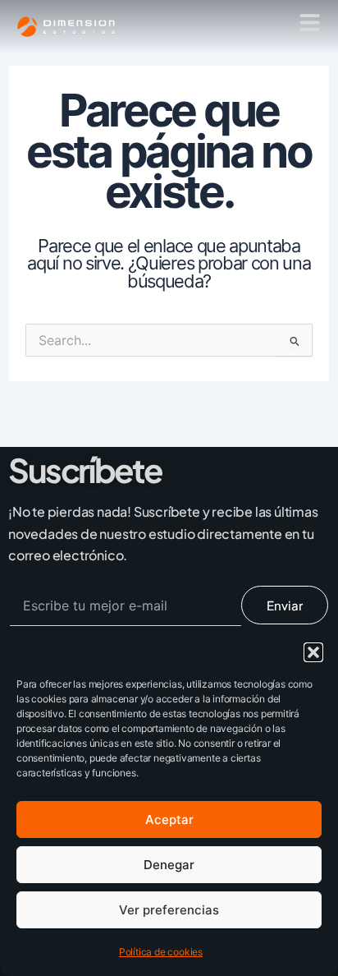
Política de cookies (161, 952)
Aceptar (169, 819)
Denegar (169, 864)
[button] (313, 652)
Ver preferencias (169, 910)
